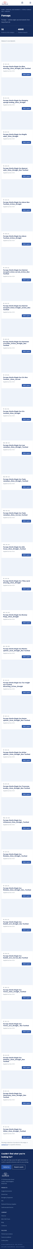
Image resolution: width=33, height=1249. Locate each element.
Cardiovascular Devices (7, 1207)
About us (3, 1216)
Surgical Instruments (13, 9)
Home (3, 9)
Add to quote (26, 74)
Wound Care (4, 1194)
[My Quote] (22, 3)
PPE (2, 1201)
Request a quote (18, 1167)
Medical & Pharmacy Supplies (8, 1204)
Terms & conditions (6, 1237)
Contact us (6, 1167)
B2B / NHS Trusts (5, 1219)
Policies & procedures (7, 1234)
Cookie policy (4, 1240)
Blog (2, 1222)
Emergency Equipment (7, 1197)
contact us (4, 1144)
